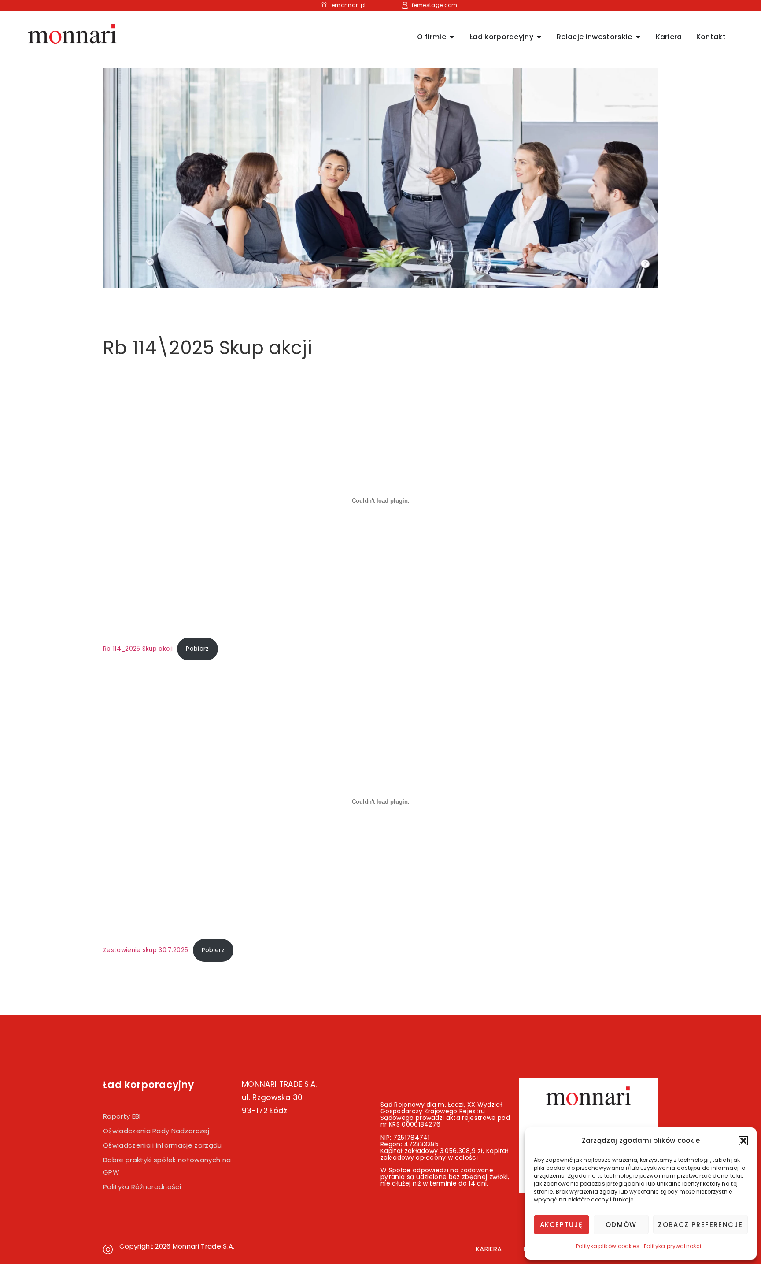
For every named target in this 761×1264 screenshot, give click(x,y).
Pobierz (197, 649)
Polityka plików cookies (607, 1246)
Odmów (621, 1224)
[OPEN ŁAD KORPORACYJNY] (539, 37)
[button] (743, 1140)
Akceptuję (561, 1224)
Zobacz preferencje (700, 1224)
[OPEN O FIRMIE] (451, 37)
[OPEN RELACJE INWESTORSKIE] (638, 37)
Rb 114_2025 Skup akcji (138, 649)
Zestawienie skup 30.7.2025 (145, 950)
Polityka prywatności (672, 1246)
